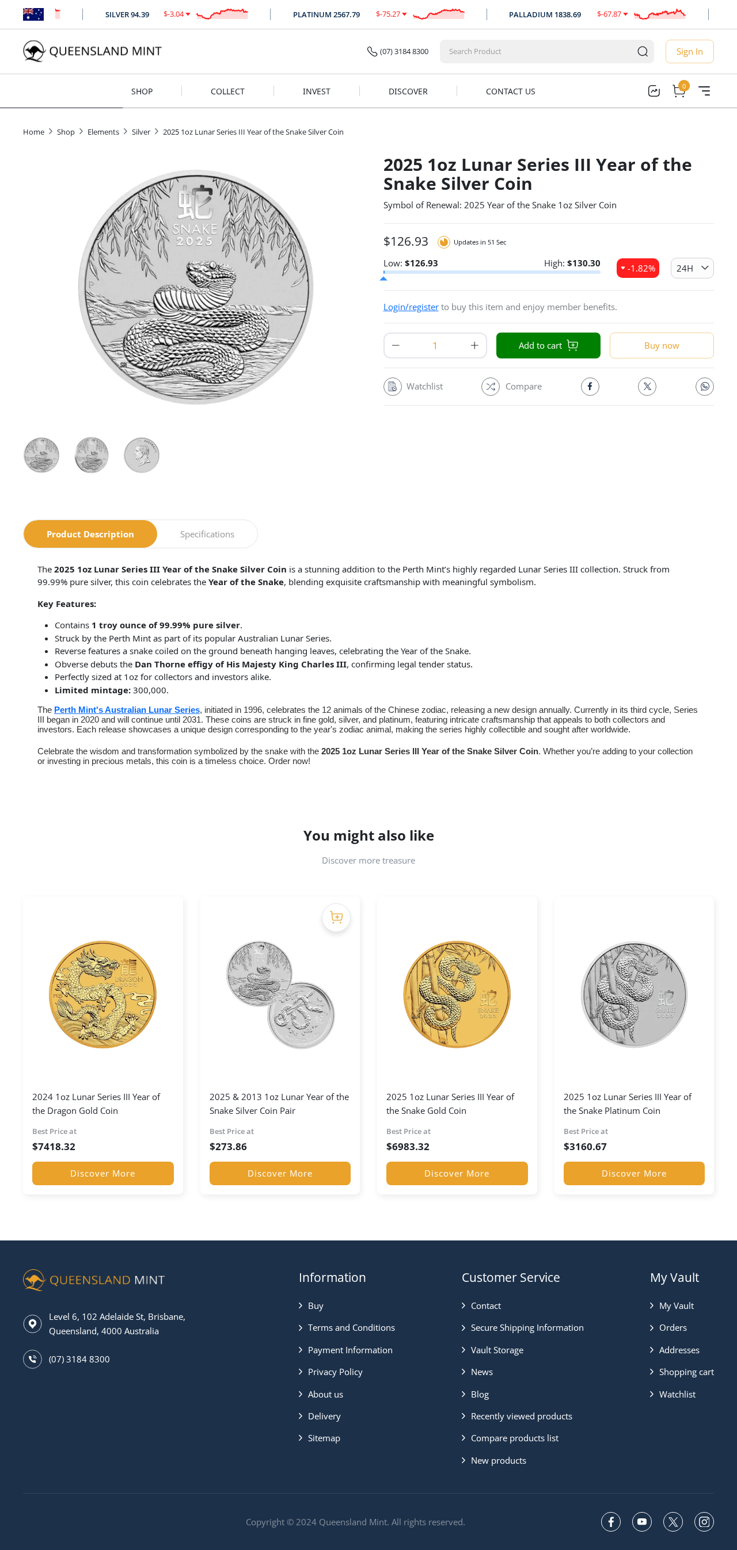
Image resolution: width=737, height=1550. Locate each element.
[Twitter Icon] (647, 386)
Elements (103, 132)
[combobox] (536, 51)
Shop (142, 91)
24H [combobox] (685, 268)
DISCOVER (408, 91)
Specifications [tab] (207, 534)
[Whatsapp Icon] (705, 386)
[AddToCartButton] (336, 917)
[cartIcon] (679, 91)
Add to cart (540, 345)
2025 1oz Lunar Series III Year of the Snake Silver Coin (253, 132)
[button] (347, 1305)
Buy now (661, 345)
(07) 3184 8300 (404, 51)
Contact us (510, 91)
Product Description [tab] (90, 534)
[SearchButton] (642, 51)
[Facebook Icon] (590, 386)
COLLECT (228, 91)
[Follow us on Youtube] (642, 1522)
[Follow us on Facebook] (611, 1522)
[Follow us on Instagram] (704, 1522)
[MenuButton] (704, 91)
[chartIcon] (653, 91)
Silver (141, 132)
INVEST (316, 91)
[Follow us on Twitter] (673, 1522)
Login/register (411, 306)
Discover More (102, 1173)
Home (33, 132)
